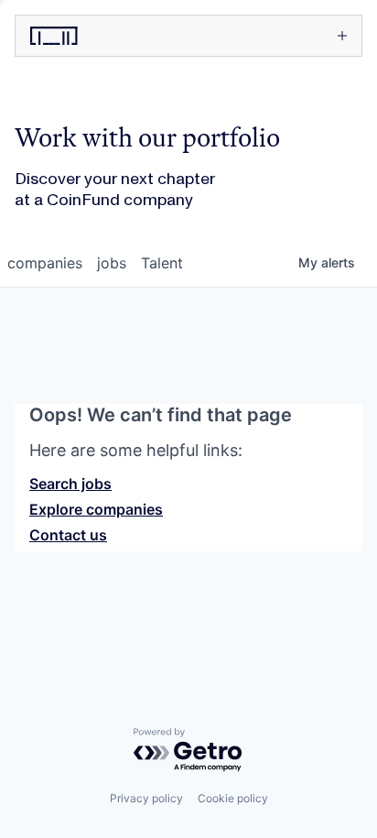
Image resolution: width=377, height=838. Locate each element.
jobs (111, 263)
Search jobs (70, 483)
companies (44, 263)
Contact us (68, 535)
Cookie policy (233, 798)
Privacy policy (146, 798)
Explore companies (96, 509)
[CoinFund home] (100, 36)
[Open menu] (272, 36)
